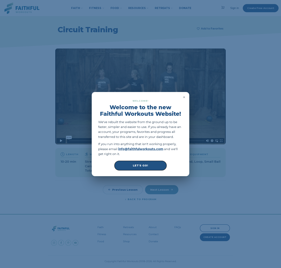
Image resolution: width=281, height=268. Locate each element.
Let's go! (140, 165)
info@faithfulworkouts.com (140, 149)
